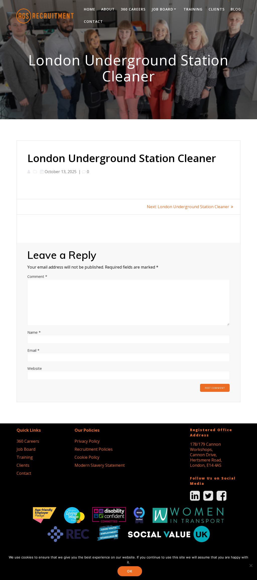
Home (89, 9)
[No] (250, 565)
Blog (236, 9)
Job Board (162, 9)
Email (33, 350)
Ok (130, 571)
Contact (93, 21)
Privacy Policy (87, 441)
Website (34, 368)
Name (34, 332)
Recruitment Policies (94, 449)
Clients (217, 9)
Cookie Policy (87, 457)
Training (193, 9)
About (108, 9)
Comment (37, 276)
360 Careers (133, 9)
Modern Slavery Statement (100, 465)
